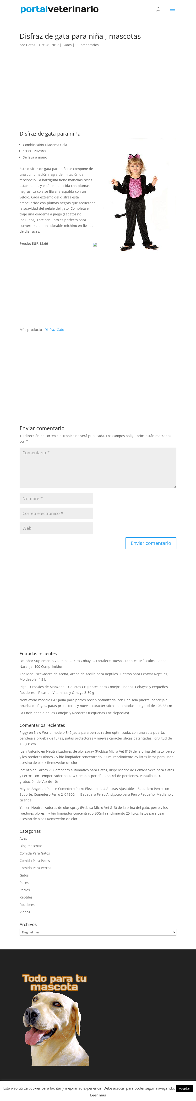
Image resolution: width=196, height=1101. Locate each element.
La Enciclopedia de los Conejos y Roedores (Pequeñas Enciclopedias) (74, 713)
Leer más (98, 1095)
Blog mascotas (31, 846)
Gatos (30, 45)
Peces (24, 882)
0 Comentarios (87, 45)
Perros (25, 890)
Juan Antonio (30, 751)
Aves (23, 838)
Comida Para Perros (35, 867)
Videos (25, 912)
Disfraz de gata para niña (50, 133)
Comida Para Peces (35, 860)
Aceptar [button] (184, 1088)
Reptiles (26, 897)
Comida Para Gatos (35, 853)
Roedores (27, 904)
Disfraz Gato (54, 329)
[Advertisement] (98, 95)
